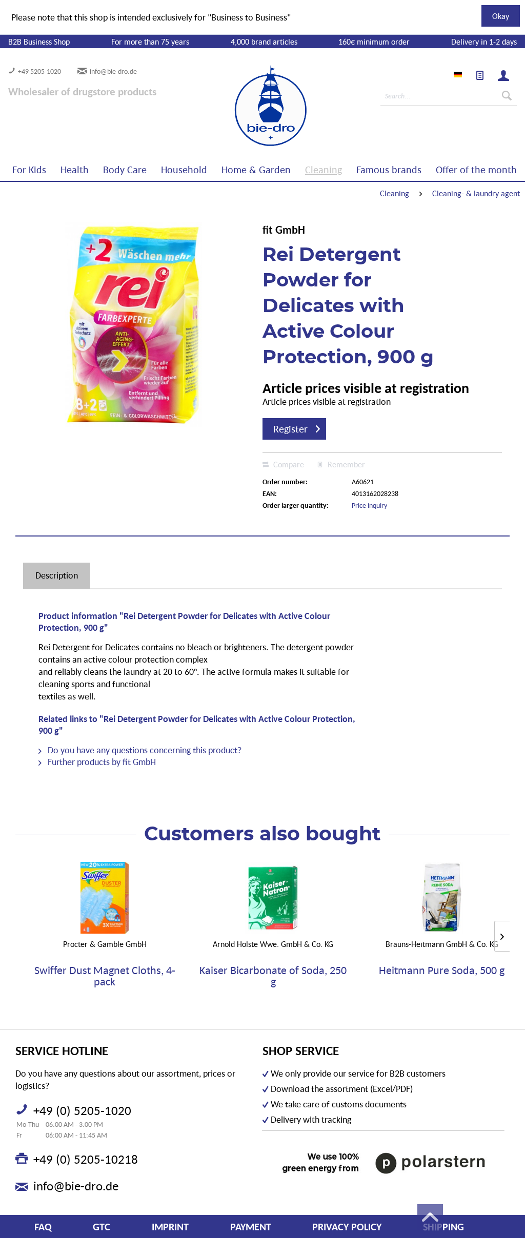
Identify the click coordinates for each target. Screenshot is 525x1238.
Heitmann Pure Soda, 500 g (441, 970)
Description (56, 575)
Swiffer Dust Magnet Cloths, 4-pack (104, 976)
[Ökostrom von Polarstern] (383, 1163)
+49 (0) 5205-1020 (82, 1110)
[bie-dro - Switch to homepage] (239, 106)
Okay (500, 16)
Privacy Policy (346, 1226)
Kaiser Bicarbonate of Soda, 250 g (273, 976)
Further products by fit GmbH (101, 762)
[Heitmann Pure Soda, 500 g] (441, 898)
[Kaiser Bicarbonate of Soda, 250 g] (273, 898)
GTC (101, 1226)
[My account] (503, 75)
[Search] (507, 96)
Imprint (170, 1226)
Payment (250, 1226)
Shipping (443, 1226)
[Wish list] (480, 75)
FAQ (43, 1226)
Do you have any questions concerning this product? (143, 750)
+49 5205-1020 (39, 71)
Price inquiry (369, 505)
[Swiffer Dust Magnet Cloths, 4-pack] (104, 898)
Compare (287, 464)
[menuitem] (480, 75)
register (290, 429)
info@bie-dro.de (113, 71)
